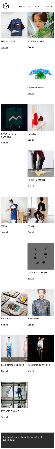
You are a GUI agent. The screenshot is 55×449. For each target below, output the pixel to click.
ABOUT (38, 6)
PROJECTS (24, 6)
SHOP (49, 6)
